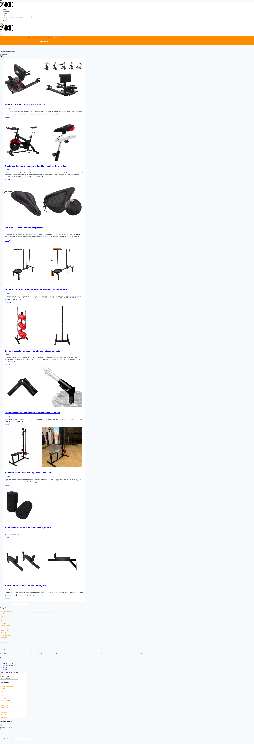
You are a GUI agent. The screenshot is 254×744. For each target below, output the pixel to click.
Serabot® (3, 640)
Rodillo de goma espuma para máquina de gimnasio (28, 527)
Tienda (5, 13)
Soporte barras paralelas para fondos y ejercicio (26, 585)
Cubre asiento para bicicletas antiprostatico (24, 228)
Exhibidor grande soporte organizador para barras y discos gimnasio (36, 289)
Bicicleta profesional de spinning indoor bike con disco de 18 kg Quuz (36, 166)
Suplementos (4, 642)
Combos (3, 613)
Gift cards (3, 620)
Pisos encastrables (5, 635)
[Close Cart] (1, 725)
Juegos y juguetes (5, 625)
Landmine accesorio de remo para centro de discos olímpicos (32, 412)
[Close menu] (0, 730)
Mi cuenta (6, 19)
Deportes (3, 616)
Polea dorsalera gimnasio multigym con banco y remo (29, 472)
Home (4, 9)
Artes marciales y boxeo (7, 611)
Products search (8, 17)
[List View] (4, 57)
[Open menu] (1, 34)
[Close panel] (1, 674)
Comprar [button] (7, 117)
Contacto (5, 15)
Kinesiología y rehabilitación (8, 628)
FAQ (4, 21)
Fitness (2, 618)
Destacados (6, 11)
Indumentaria (4, 623)
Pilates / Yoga (4, 632)
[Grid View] (1, 56)
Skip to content (4, 1)
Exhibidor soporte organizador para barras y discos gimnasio (32, 351)
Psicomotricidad (5, 637)
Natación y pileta (5, 630)
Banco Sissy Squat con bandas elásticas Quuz (25, 104)
